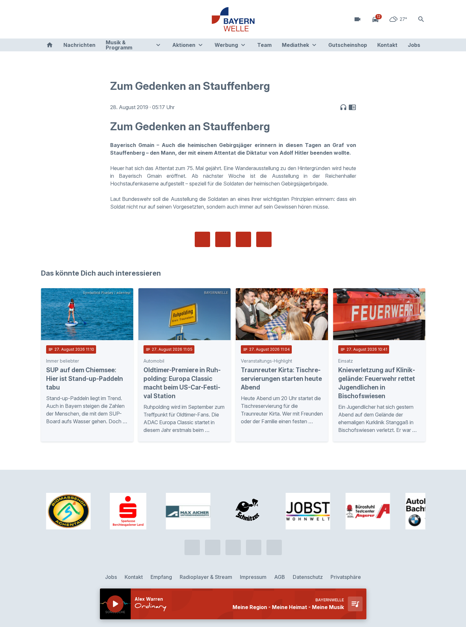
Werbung (226, 45)
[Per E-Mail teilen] (264, 239)
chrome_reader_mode (352, 107)
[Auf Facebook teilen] (202, 239)
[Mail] (98, 19)
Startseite (49, 45)
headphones (343, 107)
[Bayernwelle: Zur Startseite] (233, 19)
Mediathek (295, 45)
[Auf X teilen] (223, 239)
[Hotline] (47, 19)
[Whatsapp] (60, 19)
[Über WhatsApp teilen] (243, 239)
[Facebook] (73, 19)
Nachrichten (79, 45)
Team (264, 45)
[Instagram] (85, 19)
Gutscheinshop (347, 45)
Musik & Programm (119, 45)
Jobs (414, 45)
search (421, 19)
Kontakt (387, 45)
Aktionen (183, 45)
